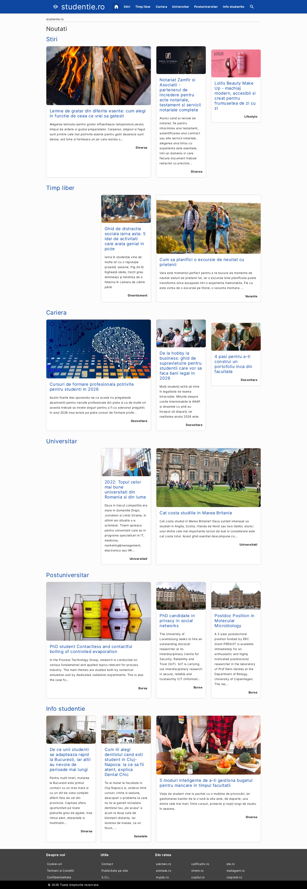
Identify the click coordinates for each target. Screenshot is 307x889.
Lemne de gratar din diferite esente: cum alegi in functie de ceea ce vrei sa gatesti (98, 113)
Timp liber (143, 6)
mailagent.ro (236, 870)
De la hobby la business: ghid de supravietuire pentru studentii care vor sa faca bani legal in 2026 (181, 366)
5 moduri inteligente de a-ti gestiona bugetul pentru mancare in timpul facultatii (206, 783)
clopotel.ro (234, 877)
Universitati (138, 558)
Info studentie (233, 6)
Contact (107, 864)
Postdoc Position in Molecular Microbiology (234, 620)
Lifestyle (251, 116)
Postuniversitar (206, 6)
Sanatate (140, 836)
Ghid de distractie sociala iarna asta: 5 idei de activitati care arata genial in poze (125, 238)
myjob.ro (162, 877)
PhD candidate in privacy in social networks (177, 620)
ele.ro (231, 864)
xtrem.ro (197, 870)
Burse (142, 688)
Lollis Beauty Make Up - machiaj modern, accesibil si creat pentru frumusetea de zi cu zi (235, 96)
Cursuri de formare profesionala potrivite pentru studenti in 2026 (92, 387)
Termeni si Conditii (60, 870)
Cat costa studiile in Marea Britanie (196, 512)
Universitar (180, 6)
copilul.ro (198, 877)
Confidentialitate (59, 877)
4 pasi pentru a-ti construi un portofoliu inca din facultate (233, 364)
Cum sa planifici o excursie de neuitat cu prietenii (202, 262)
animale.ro (163, 870)
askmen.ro (163, 864)
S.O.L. (105, 877)
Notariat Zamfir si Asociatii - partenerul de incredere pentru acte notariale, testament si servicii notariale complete (180, 94)
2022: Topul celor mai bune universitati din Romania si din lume (125, 490)
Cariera (161, 6)
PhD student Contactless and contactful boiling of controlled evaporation (91, 649)
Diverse (141, 147)
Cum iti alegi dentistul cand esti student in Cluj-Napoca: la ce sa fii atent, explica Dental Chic (124, 762)
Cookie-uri (54, 864)
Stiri (127, 6)
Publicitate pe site (114, 870)
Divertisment (137, 295)
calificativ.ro (200, 864)
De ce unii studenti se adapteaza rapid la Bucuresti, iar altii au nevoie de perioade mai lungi (70, 759)
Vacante (251, 296)
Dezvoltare (139, 421)
